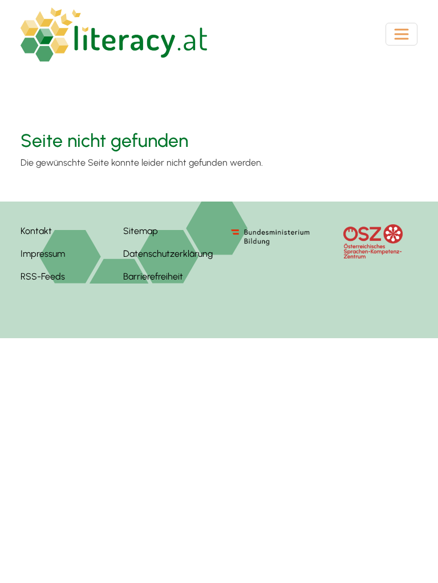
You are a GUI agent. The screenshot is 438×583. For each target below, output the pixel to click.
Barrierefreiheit (153, 276)
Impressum (43, 253)
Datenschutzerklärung (168, 253)
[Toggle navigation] (401, 34)
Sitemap (140, 230)
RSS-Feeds (43, 276)
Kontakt (36, 230)
